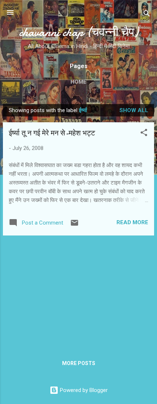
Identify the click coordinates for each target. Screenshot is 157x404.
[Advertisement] (78, 292)
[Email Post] (74, 225)
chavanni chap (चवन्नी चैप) (78, 32)
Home (78, 82)
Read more (132, 222)
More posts (78, 363)
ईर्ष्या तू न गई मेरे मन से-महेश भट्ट (52, 133)
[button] (143, 133)
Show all (133, 110)
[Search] (146, 15)
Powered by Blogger (83, 390)
